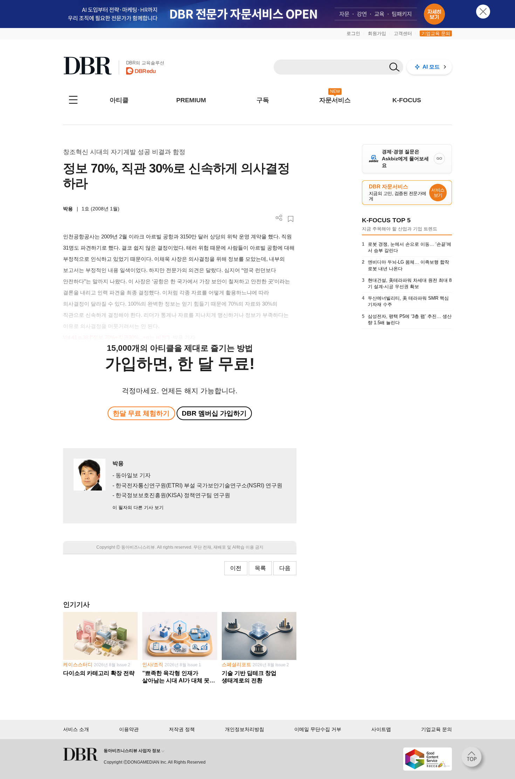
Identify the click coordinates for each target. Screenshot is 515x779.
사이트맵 (381, 729)
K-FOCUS (406, 100)
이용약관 (129, 729)
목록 (260, 568)
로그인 (353, 33)
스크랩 (290, 219)
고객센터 (403, 33)
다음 (284, 568)
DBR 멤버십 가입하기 (214, 413)
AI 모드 (431, 67)
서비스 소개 (76, 729)
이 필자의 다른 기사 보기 (138, 507)
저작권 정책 (182, 729)
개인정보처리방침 (244, 729)
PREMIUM (191, 100)
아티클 (119, 100)
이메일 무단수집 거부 (317, 729)
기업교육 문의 (435, 33)
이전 (235, 568)
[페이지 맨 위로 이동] (474, 759)
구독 (262, 100)
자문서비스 (335, 100)
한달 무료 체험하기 (141, 413)
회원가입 (377, 33)
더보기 (279, 218)
